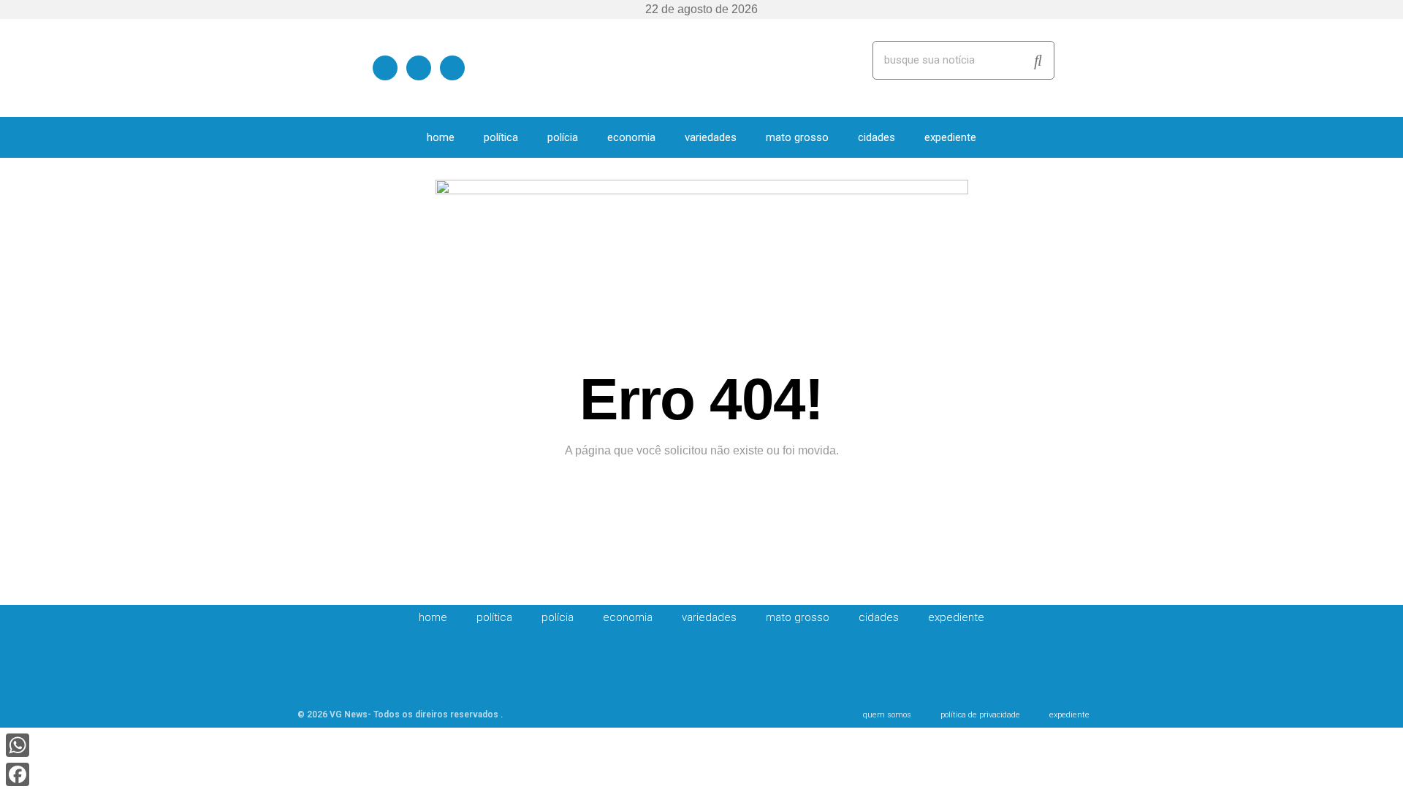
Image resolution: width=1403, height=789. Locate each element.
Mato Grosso (797, 137)
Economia (631, 137)
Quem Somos (887, 715)
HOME (441, 137)
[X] (418, 67)
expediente (950, 137)
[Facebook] (385, 67)
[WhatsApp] (17, 745)
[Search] (1038, 60)
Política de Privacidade (980, 715)
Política (501, 137)
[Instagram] (452, 67)
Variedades (711, 137)
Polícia (562, 137)
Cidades (876, 137)
